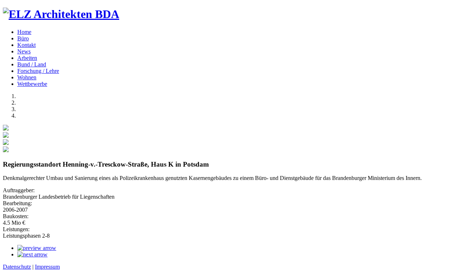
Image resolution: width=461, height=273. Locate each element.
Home (24, 32)
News (24, 51)
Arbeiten (27, 58)
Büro (23, 38)
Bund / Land (31, 64)
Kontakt (26, 45)
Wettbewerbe (32, 84)
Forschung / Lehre (38, 71)
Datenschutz (17, 267)
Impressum (47, 267)
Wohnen (26, 77)
